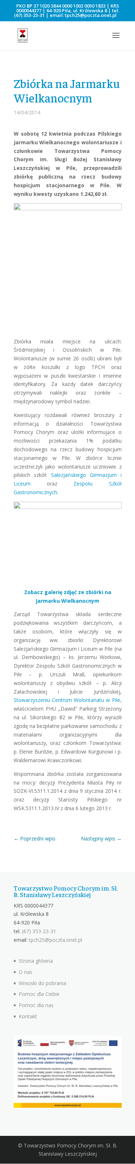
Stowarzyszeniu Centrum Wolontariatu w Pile (67, 700)
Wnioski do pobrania (42, 983)
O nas (25, 971)
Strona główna (36, 960)
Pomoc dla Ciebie (39, 994)
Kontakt (28, 1016)
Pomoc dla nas (36, 1005)
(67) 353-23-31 (29, 15)
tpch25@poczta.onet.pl (91, 15)
